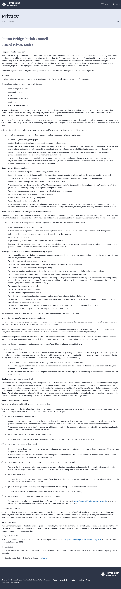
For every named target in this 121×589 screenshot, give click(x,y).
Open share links (117, 21)
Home (4, 22)
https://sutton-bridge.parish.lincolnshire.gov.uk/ (83, 539)
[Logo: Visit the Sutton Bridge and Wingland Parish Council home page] (11, 4)
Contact (73, 580)
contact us (44, 558)
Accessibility (64, 580)
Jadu (18, 582)
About (55, 580)
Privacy (88, 580)
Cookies (81, 580)
